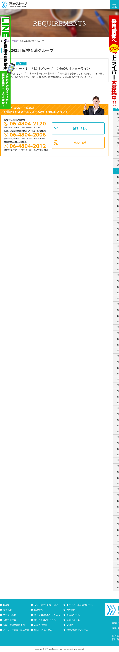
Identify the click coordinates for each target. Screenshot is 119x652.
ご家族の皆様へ (41, 625)
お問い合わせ (80, 128)
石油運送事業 (9, 620)
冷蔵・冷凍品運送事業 (14, 625)
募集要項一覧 (73, 615)
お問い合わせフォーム (77, 630)
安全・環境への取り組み (46, 605)
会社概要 (7, 610)
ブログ (70, 625)
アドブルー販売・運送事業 (16, 630)
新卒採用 (71, 610)
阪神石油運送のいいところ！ (48, 615)
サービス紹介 (9, 615)
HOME (6, 605)
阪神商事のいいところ (45, 620)
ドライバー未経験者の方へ (80, 605)
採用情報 (38, 610)
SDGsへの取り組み (43, 630)
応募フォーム (73, 620)
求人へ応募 (80, 142)
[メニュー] (114, 4)
